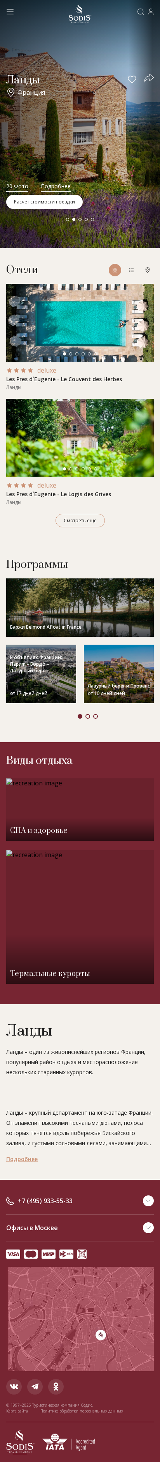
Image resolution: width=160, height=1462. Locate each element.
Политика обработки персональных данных (81, 1411)
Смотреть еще (80, 520)
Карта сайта (17, 1411)
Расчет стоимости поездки (44, 201)
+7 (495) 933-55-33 (45, 1201)
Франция (31, 92)
